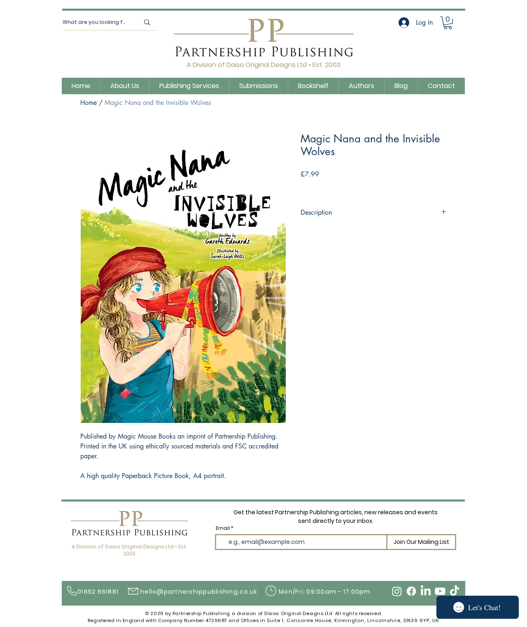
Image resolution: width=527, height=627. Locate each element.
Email (223, 528)
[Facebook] (411, 591)
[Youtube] (440, 591)
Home (88, 102)
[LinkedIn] (426, 591)
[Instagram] (397, 591)
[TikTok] (454, 591)
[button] (447, 22)
